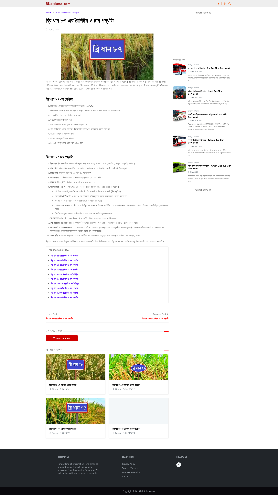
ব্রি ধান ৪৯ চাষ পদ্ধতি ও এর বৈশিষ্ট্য (64, 292)
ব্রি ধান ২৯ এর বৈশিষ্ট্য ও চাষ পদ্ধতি (64, 297)
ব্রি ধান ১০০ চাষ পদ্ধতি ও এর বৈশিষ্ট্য (65, 283)
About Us (126, 476)
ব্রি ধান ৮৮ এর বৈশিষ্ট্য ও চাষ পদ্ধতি (64, 288)
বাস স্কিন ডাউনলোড (193, 64)
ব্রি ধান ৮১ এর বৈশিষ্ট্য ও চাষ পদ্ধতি (64, 269)
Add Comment (63, 338)
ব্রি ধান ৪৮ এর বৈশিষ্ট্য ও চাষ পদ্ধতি (64, 278)
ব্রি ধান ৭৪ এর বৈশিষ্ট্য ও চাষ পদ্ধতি (64, 255)
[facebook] (218, 3)
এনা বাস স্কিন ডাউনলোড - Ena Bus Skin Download (209, 68)
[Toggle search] (229, 3)
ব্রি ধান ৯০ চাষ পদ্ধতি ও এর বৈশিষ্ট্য (64, 274)
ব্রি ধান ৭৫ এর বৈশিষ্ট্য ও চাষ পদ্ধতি (64, 265)
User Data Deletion (131, 472)
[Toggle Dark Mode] (224, 3)
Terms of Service (130, 468)
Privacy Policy (128, 464)
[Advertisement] (195, 32)
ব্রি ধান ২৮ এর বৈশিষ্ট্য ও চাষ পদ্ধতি (64, 260)
